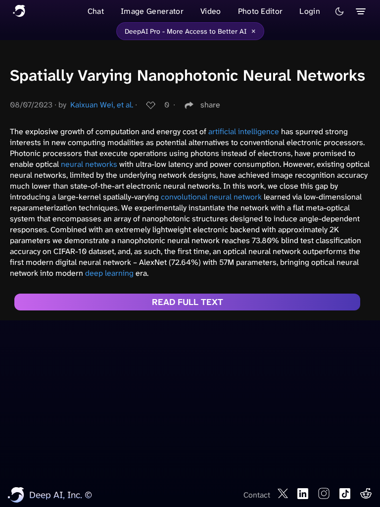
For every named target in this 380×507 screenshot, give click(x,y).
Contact (256, 495)
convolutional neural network (211, 197)
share (210, 105)
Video (210, 11)
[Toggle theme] (339, 11)
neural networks (89, 164)
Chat (96, 11)
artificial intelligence (243, 131)
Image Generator (152, 11)
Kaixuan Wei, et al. (101, 105)
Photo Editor (260, 11)
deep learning (109, 273)
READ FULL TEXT (187, 302)
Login (309, 11)
